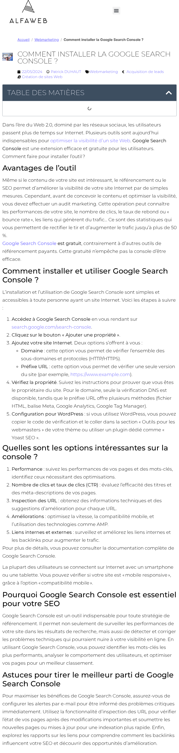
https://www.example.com (100, 374)
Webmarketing (46, 39)
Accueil (23, 39)
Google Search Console (29, 243)
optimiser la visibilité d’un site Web (90, 140)
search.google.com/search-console (51, 327)
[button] (116, 10)
